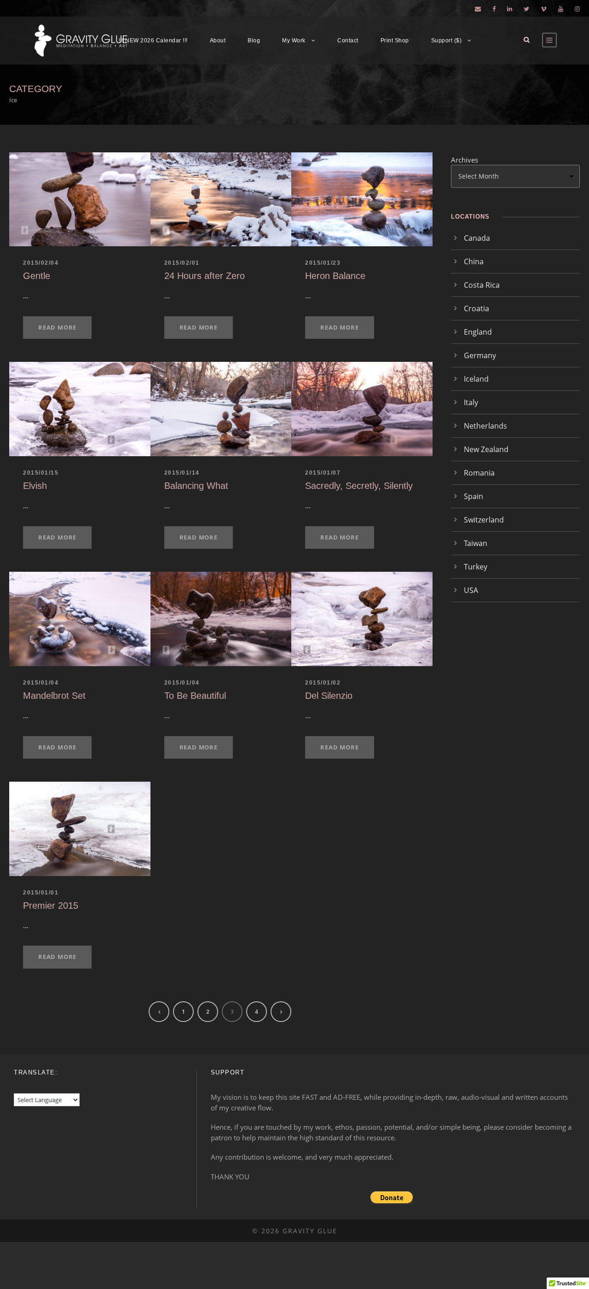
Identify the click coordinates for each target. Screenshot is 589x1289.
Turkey (475, 567)
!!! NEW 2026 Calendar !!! (153, 40)
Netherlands (485, 426)
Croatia (476, 308)
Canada (477, 238)
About (218, 40)
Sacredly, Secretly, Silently (359, 486)
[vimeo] (544, 9)
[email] (478, 9)
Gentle (36, 276)
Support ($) (446, 40)
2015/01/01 (40, 892)
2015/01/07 (323, 473)
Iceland (476, 379)
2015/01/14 (182, 473)
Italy (471, 402)
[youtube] (560, 9)
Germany (480, 355)
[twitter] (526, 9)
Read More (57, 327)
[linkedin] (509, 9)
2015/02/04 (40, 263)
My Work (294, 40)
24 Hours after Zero (204, 276)
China (474, 261)
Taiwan (475, 543)
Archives (464, 159)
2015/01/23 (323, 263)
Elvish (35, 486)
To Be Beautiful (195, 696)
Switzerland (484, 520)
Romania (479, 473)
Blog (254, 40)
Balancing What (196, 486)
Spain (473, 496)
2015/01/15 (40, 473)
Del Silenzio (328, 696)
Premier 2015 (50, 905)
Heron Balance (335, 276)
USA (471, 590)
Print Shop (395, 40)
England (478, 332)
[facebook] (494, 9)
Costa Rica (482, 285)
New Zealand (486, 449)
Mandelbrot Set (54, 696)
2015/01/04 (40, 682)
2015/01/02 (323, 682)
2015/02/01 (182, 263)
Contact (347, 40)
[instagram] (577, 9)
